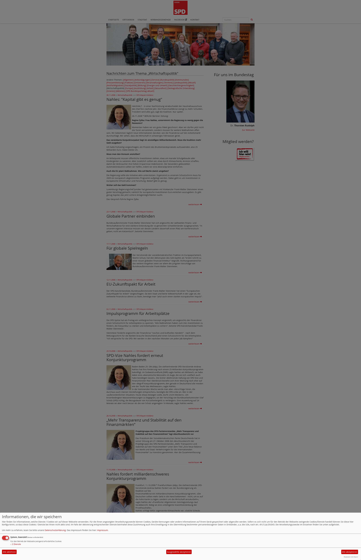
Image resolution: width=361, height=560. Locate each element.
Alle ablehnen (9, 552)
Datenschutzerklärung (55, 530)
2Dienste (15, 544)
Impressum (102, 530)
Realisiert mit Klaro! (351, 557)
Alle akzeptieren (349, 552)
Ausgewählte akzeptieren (179, 552)
